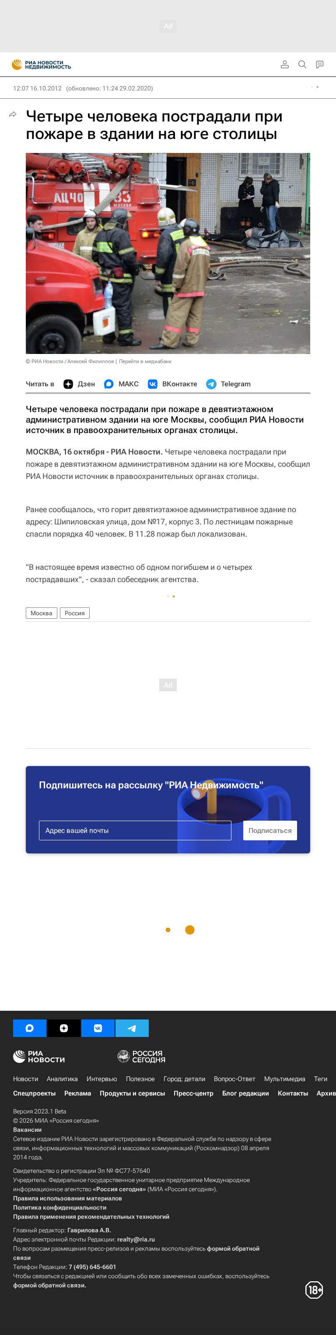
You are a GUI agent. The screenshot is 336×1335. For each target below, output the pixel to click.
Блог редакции (245, 1093)
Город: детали (184, 1079)
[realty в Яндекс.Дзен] (63, 1028)
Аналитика (62, 1079)
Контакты (293, 1093)
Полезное (140, 1079)
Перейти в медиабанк (145, 361)
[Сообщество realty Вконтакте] (98, 1028)
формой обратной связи (48, 1285)
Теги (320, 1079)
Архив (326, 1093)
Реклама (77, 1093)
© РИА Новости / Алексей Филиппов (70, 361)
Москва (41, 613)
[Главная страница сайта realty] (56, 64)
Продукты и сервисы (132, 1093)
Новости (25, 1079)
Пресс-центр (194, 1093)
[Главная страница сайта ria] (14, 64)
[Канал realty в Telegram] (132, 1028)
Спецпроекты (34, 1093)
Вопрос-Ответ (235, 1079)
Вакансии (27, 1129)
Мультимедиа (284, 1079)
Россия (75, 613)
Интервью (102, 1079)
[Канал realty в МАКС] (29, 1028)
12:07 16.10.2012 (37, 88)
